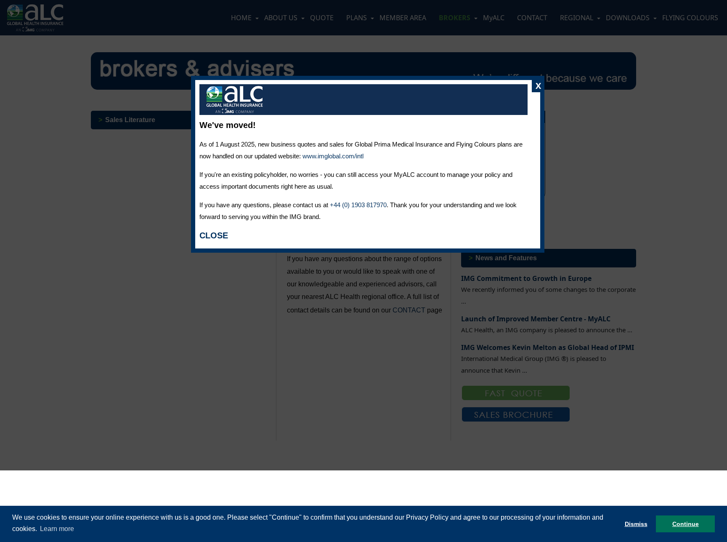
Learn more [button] (57, 528)
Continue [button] (685, 524)
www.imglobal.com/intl (333, 156)
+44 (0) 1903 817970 (358, 204)
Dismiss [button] (636, 524)
